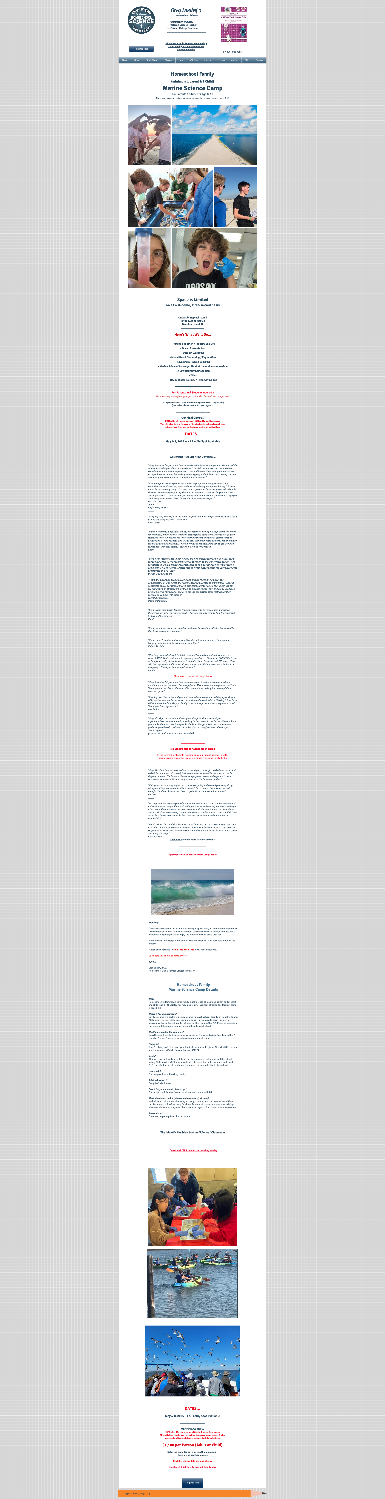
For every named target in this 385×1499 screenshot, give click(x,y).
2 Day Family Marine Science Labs (186, 46)
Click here (179, 676)
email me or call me (183, 949)
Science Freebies (186, 49)
